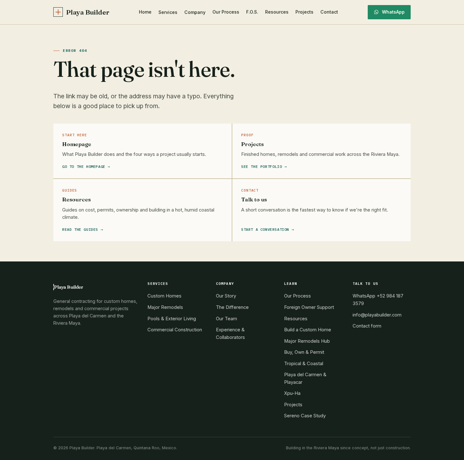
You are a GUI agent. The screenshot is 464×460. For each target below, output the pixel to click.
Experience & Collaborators (230, 333)
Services (167, 12)
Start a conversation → (267, 229)
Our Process (225, 12)
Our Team (226, 319)
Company (194, 12)
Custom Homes (164, 296)
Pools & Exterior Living (171, 319)
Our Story (226, 296)
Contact (329, 12)
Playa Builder (87, 12)
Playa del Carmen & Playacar (305, 378)
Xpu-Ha (292, 393)
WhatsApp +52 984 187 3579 (378, 299)
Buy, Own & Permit (304, 352)
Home (145, 12)
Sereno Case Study (305, 416)
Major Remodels (165, 307)
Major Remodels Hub (307, 341)
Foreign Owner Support (309, 307)
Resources (277, 12)
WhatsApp (393, 12)
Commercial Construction (174, 330)
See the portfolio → (264, 166)
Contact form (367, 326)
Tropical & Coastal (303, 363)
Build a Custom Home (307, 330)
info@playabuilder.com (377, 315)
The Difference (232, 307)
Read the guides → (82, 229)
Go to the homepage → (86, 166)
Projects (304, 12)
